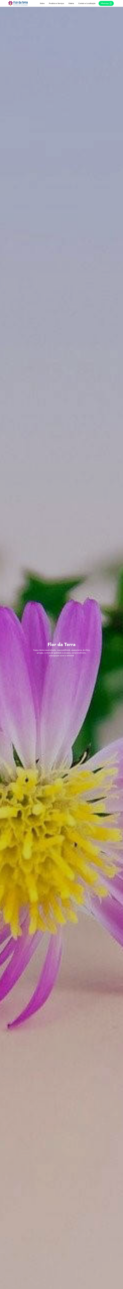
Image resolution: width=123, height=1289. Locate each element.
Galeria (71, 3)
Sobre (42, 3)
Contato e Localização (87, 3)
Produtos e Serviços (56, 3)
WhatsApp (105, 3)
